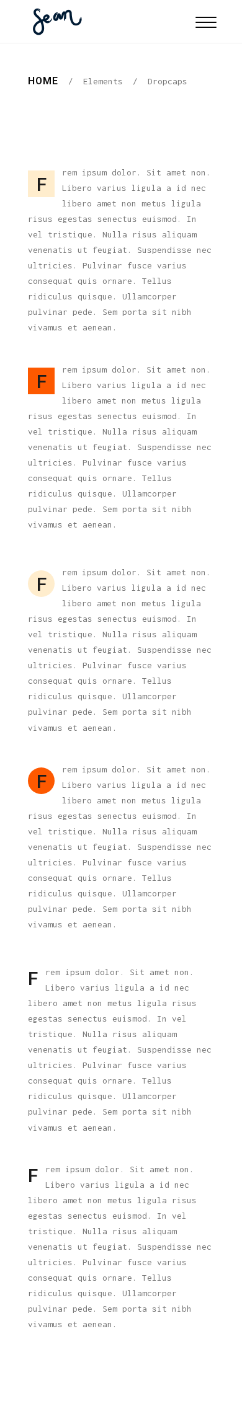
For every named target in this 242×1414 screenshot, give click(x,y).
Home (43, 81)
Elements (103, 81)
